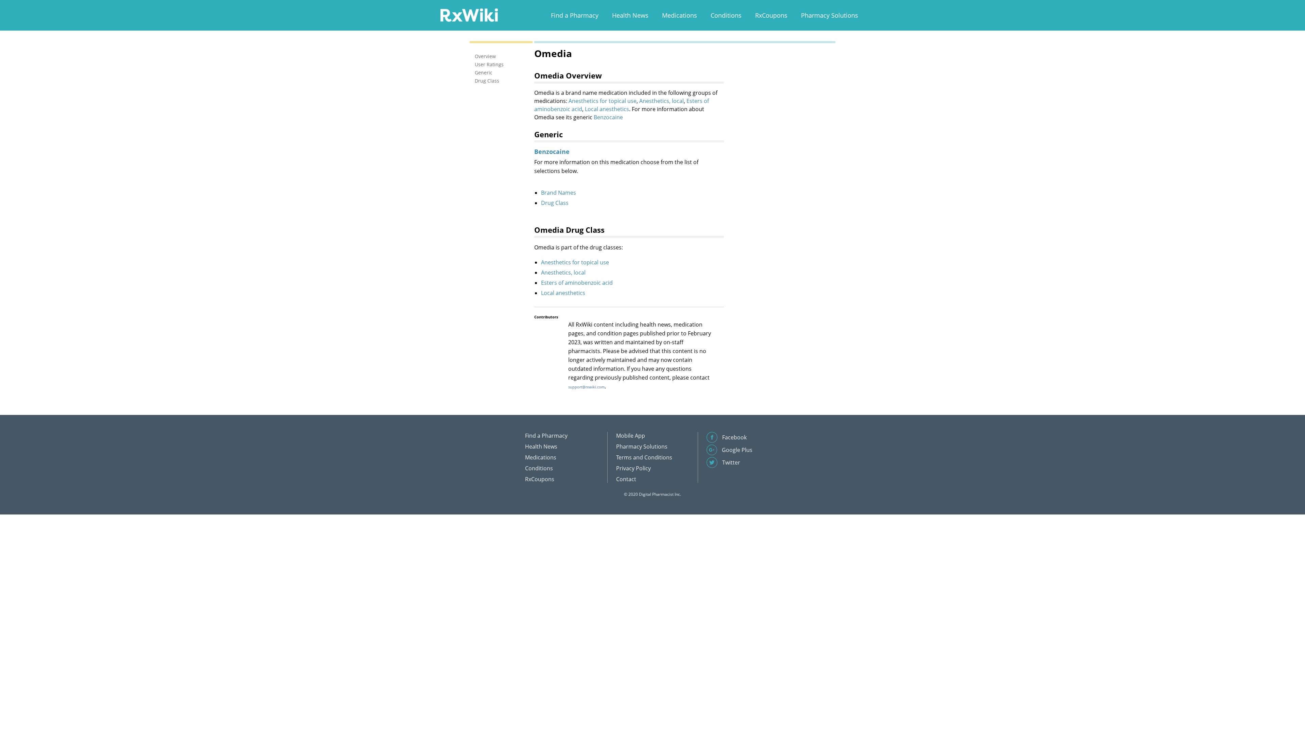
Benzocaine (608, 117)
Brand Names (558, 192)
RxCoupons (771, 15)
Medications (679, 15)
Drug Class (555, 203)
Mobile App (630, 435)
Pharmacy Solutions (829, 15)
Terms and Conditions (644, 457)
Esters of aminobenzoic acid (577, 282)
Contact (626, 479)
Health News (630, 15)
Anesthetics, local (661, 101)
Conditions (726, 15)
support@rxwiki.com (586, 386)
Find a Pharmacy (574, 15)
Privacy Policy (633, 468)
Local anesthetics (607, 109)
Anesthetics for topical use (603, 101)
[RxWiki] (469, 15)
